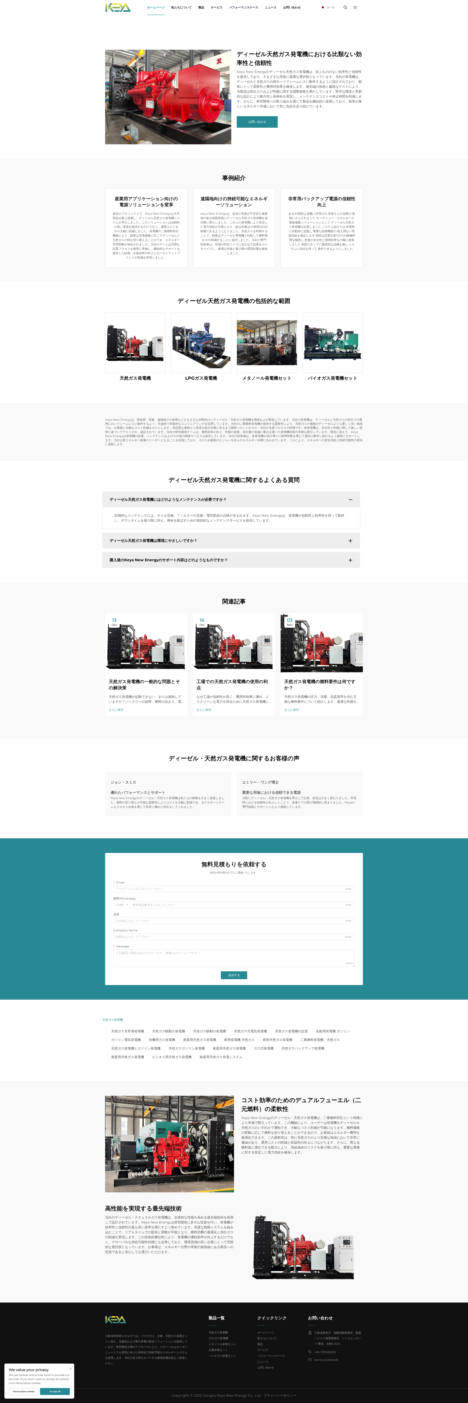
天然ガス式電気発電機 (250, 1031)
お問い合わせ (292, 7)
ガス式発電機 (263, 1048)
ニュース (271, 7)
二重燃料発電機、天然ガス (320, 1040)
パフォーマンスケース (243, 7)
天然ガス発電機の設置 (291, 1031)
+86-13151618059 (325, 1352)
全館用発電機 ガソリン (333, 1031)
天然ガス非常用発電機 (127, 1031)
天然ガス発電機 (135, 378)
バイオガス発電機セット (333, 378)
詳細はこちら (135, 342)
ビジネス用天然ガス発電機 (172, 1057)
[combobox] (121, 905)
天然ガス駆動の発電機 (168, 1031)
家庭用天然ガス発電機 (229, 1048)
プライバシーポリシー (280, 1395)
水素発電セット (218, 1350)
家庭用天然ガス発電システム (221, 1057)
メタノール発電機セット (267, 378)
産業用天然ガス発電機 (199, 1040)
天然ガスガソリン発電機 (187, 1048)
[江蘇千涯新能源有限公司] (118, 7)
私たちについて (181, 7)
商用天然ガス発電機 (277, 1040)
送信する (234, 975)
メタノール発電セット (222, 1344)
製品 (201, 7)
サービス (216, 7)
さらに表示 (116, 710)
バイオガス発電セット (222, 1356)
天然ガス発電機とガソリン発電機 (136, 1048)
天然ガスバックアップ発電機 (303, 1048)
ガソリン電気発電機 (126, 1040)
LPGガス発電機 (201, 378)
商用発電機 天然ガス (239, 1040)
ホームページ (156, 7)
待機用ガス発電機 (162, 1040)
